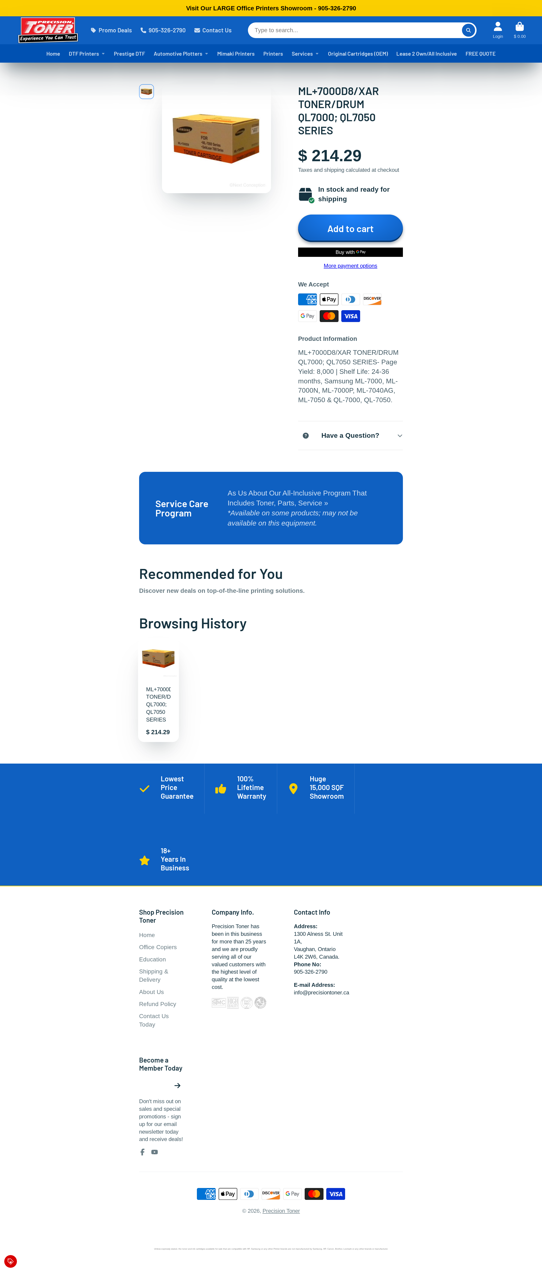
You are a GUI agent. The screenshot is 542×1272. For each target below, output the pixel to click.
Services (302, 53)
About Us (151, 992)
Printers (273, 53)
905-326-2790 (167, 30)
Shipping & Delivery (153, 975)
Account (498, 30)
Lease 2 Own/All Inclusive (426, 53)
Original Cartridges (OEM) (358, 53)
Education (152, 959)
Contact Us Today (154, 1020)
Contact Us (217, 30)
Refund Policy (157, 1004)
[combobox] (362, 30)
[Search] (468, 30)
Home (53, 53)
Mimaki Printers (236, 53)
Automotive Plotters (178, 53)
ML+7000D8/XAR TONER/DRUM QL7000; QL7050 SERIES (158, 690)
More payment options (350, 266)
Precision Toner (281, 1211)
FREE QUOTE (481, 53)
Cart (520, 30)
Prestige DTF (129, 53)
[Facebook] (142, 1152)
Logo (48, 30)
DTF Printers (84, 53)
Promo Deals (115, 30)
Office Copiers (158, 947)
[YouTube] (154, 1152)
